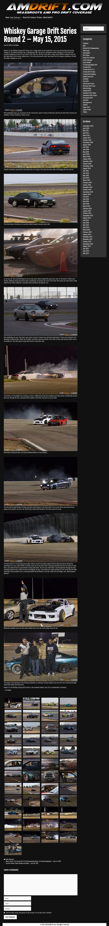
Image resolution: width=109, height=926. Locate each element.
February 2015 (87, 182)
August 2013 (87, 218)
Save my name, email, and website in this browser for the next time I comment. (29, 912)
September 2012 (88, 244)
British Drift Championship (91, 48)
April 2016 (86, 154)
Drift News (86, 55)
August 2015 (87, 168)
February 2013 (87, 232)
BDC (84, 45)
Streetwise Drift (88, 97)
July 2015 (86, 170)
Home (7, 17)
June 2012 (86, 251)
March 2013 (86, 229)
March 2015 (86, 180)
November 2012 (87, 239)
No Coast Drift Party (89, 86)
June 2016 (86, 149)
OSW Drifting (87, 88)
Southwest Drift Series (90, 95)
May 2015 (86, 175)
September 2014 (88, 192)
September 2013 (88, 215)
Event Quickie (87, 62)
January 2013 (87, 234)
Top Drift (85, 100)
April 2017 (86, 133)
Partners (39, 17)
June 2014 (86, 199)
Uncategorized (87, 102)
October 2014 (87, 189)
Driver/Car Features (29, 17)
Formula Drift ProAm (89, 71)
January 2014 (87, 211)
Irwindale (85, 78)
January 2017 (87, 137)
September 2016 (88, 142)
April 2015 (86, 177)
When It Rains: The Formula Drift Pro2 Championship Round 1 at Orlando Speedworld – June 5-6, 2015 (33, 861)
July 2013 (86, 220)
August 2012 (87, 246)
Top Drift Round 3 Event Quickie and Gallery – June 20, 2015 (22, 863)
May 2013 (86, 225)
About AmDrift (48, 17)
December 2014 (87, 187)
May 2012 (86, 253)
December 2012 (87, 236)
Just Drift (86, 81)
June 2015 (86, 173)
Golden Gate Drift (88, 76)
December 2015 (87, 161)
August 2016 (87, 144)
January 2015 (87, 185)
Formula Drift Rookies (89, 74)
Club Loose (86, 50)
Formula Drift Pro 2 (88, 69)
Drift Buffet (86, 53)
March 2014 (86, 206)
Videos (85, 112)
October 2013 (87, 213)
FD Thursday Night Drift (90, 64)
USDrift (85, 104)
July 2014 (86, 196)
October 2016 (87, 140)
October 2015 (87, 163)
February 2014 (87, 208)
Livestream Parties (88, 83)
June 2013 (86, 222)
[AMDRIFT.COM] (54, 8)
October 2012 (87, 241)
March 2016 (86, 156)
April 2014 (86, 203)
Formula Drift (87, 67)
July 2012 (86, 248)
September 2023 (88, 126)
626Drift (85, 43)
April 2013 (86, 227)
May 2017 (86, 130)
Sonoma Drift (87, 90)
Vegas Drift (86, 107)
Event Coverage (15, 17)
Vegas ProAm (87, 109)
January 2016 (87, 159)
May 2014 (86, 201)
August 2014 (87, 194)
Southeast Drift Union (89, 93)
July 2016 (86, 147)
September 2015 (88, 166)
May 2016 (86, 152)
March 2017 (86, 135)
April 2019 (86, 128)
